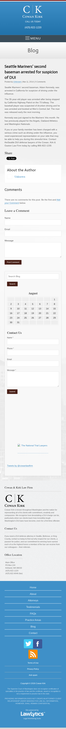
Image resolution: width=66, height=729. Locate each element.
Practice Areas (33, 620)
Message (9, 240)
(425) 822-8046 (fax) (14, 573)
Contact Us (11, 528)
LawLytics (33, 714)
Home (33, 587)
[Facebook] (37, 643)
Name (7, 218)
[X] (28, 643)
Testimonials (33, 607)
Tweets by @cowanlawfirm (20, 465)
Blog (33, 626)
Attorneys (33, 600)
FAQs (33, 613)
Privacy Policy (33, 669)
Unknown (17, 82)
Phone (10, 348)
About (33, 594)
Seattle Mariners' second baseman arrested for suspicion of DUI (31, 72)
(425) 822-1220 (11, 571)
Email (7, 229)
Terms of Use (33, 663)
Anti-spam (33, 675)
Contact (33, 633)
